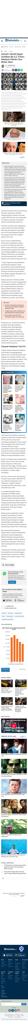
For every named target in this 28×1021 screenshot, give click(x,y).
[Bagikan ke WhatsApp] (21, 70)
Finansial (10, 959)
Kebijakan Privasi (20, 1015)
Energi (23, 46)
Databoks (3, 993)
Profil (23, 964)
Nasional (3, 961)
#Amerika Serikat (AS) (7, 619)
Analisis (10, 977)
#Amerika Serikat (19, 616)
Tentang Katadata (9, 1014)
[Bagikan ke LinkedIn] (18, 70)
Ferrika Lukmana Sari (10, 608)
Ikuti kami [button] (12, 582)
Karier (22, 1014)
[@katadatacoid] (18, 1010)
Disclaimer (10, 1017)
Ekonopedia (25, 959)
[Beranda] (1, 51)
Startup (16, 966)
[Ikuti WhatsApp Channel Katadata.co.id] (4, 573)
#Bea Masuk (10, 616)
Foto (23, 978)
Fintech (16, 964)
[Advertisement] (14, 927)
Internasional (18, 46)
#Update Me (18, 613)
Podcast (24, 980)
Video (23, 971)
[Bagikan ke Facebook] (13, 70)
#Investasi (10, 613)
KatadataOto (4, 996)
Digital (16, 959)
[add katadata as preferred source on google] (14, 565)
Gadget (17, 968)
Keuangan (10, 963)
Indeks (2, 987)
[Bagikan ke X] (16, 70)
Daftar (24, 1004)
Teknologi (17, 969)
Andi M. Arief (11, 65)
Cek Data (10, 978)
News (23, 973)
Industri (11, 46)
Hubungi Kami (18, 1017)
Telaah (16, 975)
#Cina (3, 616)
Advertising (16, 1014)
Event (2, 995)
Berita (5, 51)
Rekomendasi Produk (7, 372)
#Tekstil (4, 613)
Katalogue (24, 977)
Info (2, 985)
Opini (16, 977)
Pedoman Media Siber (10, 1015)
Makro (9, 961)
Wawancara (17, 978)
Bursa (9, 964)
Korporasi (10, 966)
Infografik (10, 975)
